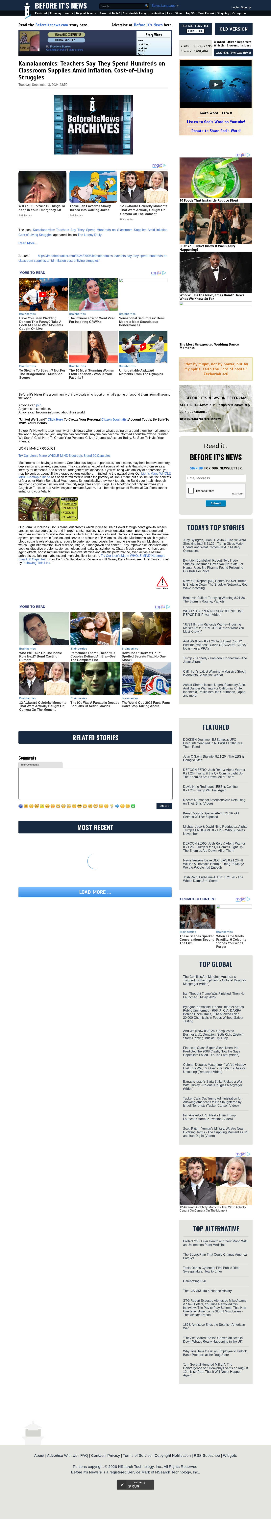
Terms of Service (137, 1455)
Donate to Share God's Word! (216, 130)
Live (169, 13)
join (38, 405)
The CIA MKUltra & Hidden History (207, 1291)
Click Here (55, 419)
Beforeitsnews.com (51, 25)
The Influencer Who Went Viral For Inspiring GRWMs (91, 320)
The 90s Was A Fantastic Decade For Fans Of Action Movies (94, 704)
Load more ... (95, 892)
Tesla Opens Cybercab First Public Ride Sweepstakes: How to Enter (211, 1269)
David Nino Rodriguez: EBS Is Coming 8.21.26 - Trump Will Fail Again (210, 788)
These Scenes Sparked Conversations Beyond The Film (197, 940)
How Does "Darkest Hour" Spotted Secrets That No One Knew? (144, 656)
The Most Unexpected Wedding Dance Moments (209, 346)
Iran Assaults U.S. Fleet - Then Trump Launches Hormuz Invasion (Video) (209, 1117)
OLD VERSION (234, 29)
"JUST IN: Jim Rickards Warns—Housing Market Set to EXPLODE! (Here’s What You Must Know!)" (213, 628)
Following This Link (36, 563)
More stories (76, 49)
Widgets (230, 1455)
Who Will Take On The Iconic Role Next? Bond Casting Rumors (40, 656)
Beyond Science (86, 13)
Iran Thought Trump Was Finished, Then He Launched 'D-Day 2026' (214, 995)
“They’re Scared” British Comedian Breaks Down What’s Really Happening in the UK (213, 1339)
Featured (41, 13)
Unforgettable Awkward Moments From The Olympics (141, 372)
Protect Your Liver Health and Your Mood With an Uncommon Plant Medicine (215, 1243)
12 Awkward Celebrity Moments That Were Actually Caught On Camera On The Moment (42, 706)
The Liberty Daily (89, 235)
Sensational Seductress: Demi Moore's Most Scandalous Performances (141, 322)
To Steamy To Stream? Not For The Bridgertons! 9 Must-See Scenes (42, 374)
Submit (216, 503)
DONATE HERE (195, 31)
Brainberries (27, 313)
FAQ (84, 1455)
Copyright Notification (173, 1455)
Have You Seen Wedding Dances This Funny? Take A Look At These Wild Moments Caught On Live (41, 323)
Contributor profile (56, 49)
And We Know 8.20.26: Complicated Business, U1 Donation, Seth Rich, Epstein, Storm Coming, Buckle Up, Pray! (213, 1034)
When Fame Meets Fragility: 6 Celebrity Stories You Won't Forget (231, 941)
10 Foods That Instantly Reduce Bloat (209, 200)
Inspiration (157, 13)
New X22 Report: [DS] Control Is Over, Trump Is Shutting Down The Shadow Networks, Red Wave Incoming (215, 584)
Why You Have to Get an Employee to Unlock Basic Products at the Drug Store (215, 1353)
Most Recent (206, 13)
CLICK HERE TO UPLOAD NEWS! (233, 52)
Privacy (113, 1455)
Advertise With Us (62, 1455)
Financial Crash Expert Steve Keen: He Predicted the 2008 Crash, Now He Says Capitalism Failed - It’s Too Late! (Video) (211, 1051)
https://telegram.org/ (235, 405)
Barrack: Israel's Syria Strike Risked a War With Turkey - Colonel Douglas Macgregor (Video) (212, 1085)
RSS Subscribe (207, 1455)
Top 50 (190, 13)
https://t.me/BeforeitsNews (201, 419)
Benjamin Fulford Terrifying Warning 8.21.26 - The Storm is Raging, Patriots (215, 599)
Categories (239, 13)
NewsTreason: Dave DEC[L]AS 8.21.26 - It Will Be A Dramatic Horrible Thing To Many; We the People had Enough (213, 864)
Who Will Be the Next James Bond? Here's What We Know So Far (212, 297)
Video (179, 13)
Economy (55, 13)
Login (235, 7)
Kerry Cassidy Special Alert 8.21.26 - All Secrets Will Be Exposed (211, 815)
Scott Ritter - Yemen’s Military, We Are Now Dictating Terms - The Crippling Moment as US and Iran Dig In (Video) (215, 1132)
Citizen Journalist (114, 419)
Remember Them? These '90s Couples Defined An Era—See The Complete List (92, 656)
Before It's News (61, 5)
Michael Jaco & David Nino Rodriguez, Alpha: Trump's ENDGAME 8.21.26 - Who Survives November (215, 830)
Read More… (28, 243)
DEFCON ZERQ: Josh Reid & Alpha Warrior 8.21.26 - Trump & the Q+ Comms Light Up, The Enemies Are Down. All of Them (214, 773)
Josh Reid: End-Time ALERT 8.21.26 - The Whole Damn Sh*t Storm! (213, 879)
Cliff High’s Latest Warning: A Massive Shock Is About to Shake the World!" (214, 673)
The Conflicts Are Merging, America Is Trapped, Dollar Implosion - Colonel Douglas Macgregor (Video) (214, 980)
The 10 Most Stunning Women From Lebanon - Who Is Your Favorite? (91, 374)
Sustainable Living (135, 13)
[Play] (216, 84)
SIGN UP (196, 468)
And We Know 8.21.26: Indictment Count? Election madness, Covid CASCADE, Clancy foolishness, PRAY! (214, 645)
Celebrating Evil (194, 1281)
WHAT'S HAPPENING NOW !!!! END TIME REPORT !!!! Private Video (213, 612)
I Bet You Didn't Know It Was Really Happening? (207, 248)
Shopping (223, 13)
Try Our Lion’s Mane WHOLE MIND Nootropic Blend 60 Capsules (64, 455)
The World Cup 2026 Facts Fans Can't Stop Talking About (146, 704)
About (39, 1455)
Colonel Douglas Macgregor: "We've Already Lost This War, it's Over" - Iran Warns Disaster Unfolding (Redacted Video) (214, 1068)
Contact (97, 1455)
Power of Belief (110, 13)
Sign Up (246, 7)
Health (68, 13)
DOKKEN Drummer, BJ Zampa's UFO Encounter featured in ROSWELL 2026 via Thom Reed (212, 743)
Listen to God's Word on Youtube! (216, 122)
